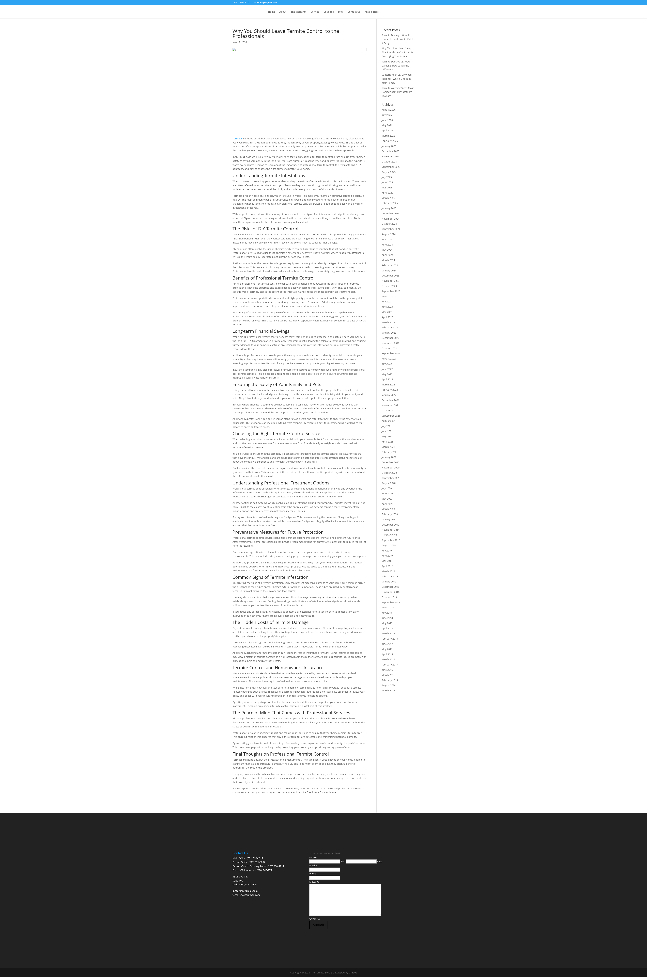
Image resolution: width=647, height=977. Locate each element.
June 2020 (387, 493)
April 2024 (387, 254)
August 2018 (389, 607)
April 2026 (387, 130)
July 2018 (387, 612)
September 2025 (391, 166)
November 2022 (390, 343)
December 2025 (390, 151)
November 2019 (390, 529)
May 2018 (387, 623)
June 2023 (387, 306)
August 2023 (389, 296)
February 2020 (390, 514)
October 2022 (389, 348)
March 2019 (388, 571)
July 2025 (387, 177)
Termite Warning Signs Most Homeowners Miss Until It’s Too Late (398, 92)
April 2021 (387, 441)
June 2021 (387, 431)
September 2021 (391, 415)
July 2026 (387, 115)
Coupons (329, 12)
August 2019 (389, 545)
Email (313, 865)
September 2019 (391, 540)
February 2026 (390, 140)
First (343, 861)
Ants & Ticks (372, 12)
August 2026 (389, 109)
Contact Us (354, 12)
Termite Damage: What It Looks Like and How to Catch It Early (397, 39)
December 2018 (390, 586)
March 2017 (388, 659)
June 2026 (387, 120)
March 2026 (388, 135)
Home (271, 12)
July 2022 (387, 363)
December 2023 (390, 275)
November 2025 (390, 156)
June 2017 (387, 643)
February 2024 (390, 265)
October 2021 (389, 410)
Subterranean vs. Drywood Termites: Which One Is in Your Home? (397, 78)
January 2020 (389, 519)
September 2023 (391, 291)
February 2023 (390, 327)
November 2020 (390, 467)
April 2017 (387, 654)
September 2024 (391, 229)
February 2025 (390, 203)
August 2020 (389, 483)
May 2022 (387, 374)
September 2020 (391, 478)
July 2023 (387, 301)
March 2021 (388, 446)
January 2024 (389, 270)
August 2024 (389, 234)
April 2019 (387, 566)
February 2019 (390, 576)
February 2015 (390, 680)
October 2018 (389, 597)
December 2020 (390, 462)
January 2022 (389, 395)
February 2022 (390, 389)
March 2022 (388, 384)
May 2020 (387, 498)
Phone (312, 873)
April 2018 (387, 628)
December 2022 (390, 337)
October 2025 (389, 161)
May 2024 (387, 249)
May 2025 (387, 187)
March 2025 (388, 198)
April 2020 (387, 504)
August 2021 (389, 420)
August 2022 (389, 358)
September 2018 (391, 602)
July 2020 (387, 488)
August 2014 (389, 685)
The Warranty (298, 12)
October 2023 (389, 286)
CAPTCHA (314, 918)
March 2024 (388, 260)
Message (314, 881)
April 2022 (387, 379)
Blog (340, 12)
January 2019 (389, 581)
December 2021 (390, 400)
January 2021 (389, 457)
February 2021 (390, 452)
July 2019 (387, 550)
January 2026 (389, 146)
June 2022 (387, 369)
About (282, 12)
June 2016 (387, 669)
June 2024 (387, 244)
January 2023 (389, 332)
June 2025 (387, 182)
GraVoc (353, 972)
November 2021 (390, 405)
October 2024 (389, 223)
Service (315, 12)
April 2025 (387, 192)
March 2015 (388, 675)
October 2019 (389, 534)
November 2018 (390, 592)
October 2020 (389, 472)
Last (379, 861)
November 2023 (390, 280)
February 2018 (390, 638)
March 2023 (388, 322)
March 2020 (388, 509)
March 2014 (388, 690)
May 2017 (387, 649)
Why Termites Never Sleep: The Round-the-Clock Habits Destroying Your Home (397, 52)
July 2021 (387, 426)
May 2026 (387, 125)
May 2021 (387, 436)
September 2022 (391, 353)
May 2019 (387, 560)
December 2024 (390, 213)
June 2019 (387, 555)
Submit (318, 925)
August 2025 (389, 172)
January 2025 (389, 208)
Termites (237, 138)
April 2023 (387, 317)
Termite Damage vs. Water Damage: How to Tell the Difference (396, 65)
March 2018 (388, 633)
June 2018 (387, 618)
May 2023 (387, 312)
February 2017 (390, 664)
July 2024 (387, 239)
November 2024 (390, 218)
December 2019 (390, 524)
